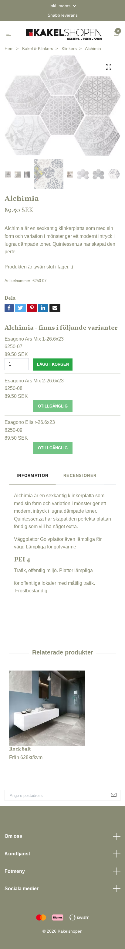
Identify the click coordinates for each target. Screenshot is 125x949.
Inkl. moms (60, 5)
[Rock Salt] (62, 729)
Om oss (13, 857)
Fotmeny (15, 892)
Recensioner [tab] (79, 496)
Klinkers (69, 69)
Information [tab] (32, 496)
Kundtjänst (17, 874)
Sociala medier (22, 909)
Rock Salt (20, 770)
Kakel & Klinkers (37, 69)
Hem (9, 69)
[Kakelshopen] (62, 44)
